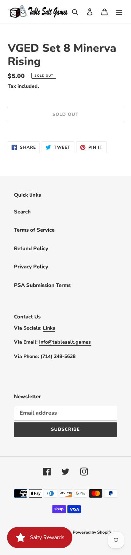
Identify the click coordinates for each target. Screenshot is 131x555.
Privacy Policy (31, 266)
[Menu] (119, 11)
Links (49, 328)
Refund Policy (31, 248)
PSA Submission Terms (42, 285)
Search (22, 211)
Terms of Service (34, 229)
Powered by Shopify (92, 532)
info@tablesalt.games (65, 342)
